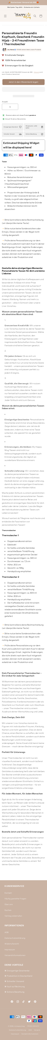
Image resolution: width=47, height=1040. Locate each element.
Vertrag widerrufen (13, 916)
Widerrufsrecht (12, 944)
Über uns (9, 904)
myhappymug (19, 1026)
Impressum (10, 949)
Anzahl (5, 102)
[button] (23, 90)
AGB (7, 932)
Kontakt (8, 893)
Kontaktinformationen (30, 1034)
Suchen (8, 910)
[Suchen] (35, 16)
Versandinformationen (15, 955)
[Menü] (5, 16)
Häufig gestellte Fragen (15, 898)
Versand (36, 72)
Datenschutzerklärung (15, 938)
